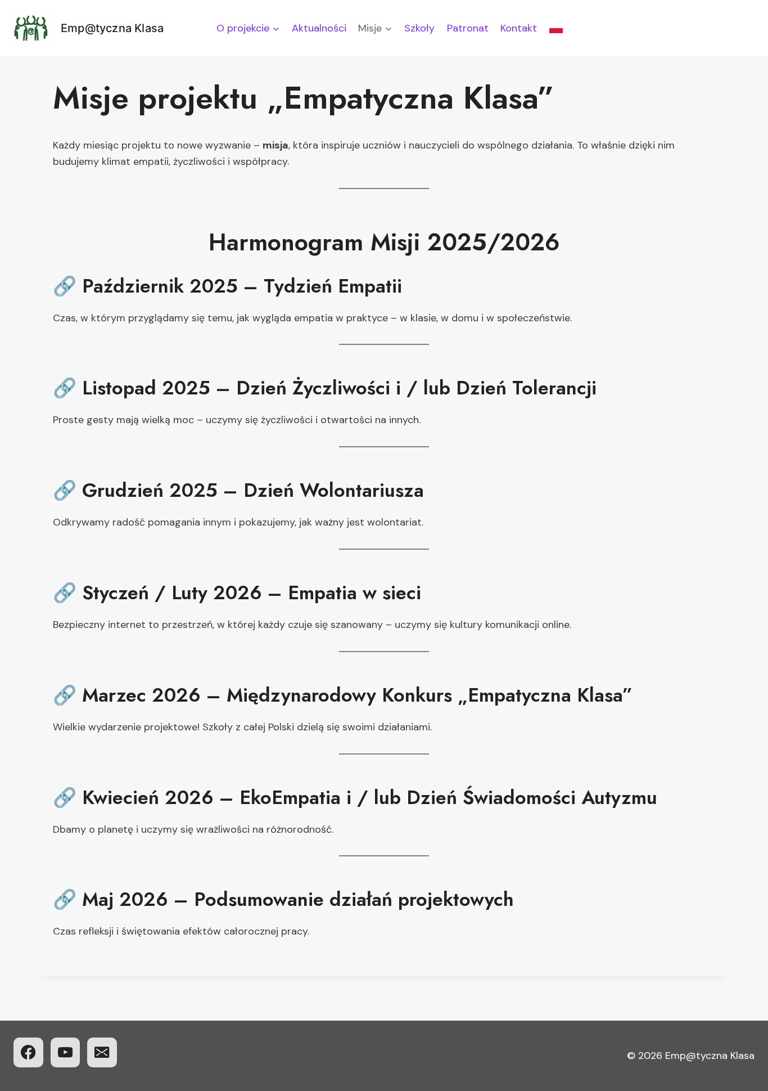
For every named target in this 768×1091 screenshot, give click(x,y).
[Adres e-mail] (102, 1052)
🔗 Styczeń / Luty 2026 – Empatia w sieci (237, 593)
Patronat (468, 28)
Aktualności (319, 28)
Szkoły (419, 28)
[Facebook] (28, 1052)
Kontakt (518, 28)
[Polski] (556, 28)
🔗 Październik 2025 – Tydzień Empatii (227, 286)
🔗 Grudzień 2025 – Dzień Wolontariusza (238, 490)
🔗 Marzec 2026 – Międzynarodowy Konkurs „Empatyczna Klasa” (343, 695)
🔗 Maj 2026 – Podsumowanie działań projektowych (283, 899)
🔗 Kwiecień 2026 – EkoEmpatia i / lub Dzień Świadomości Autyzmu (355, 797)
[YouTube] (65, 1052)
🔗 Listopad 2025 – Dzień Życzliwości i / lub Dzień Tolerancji (325, 388)
